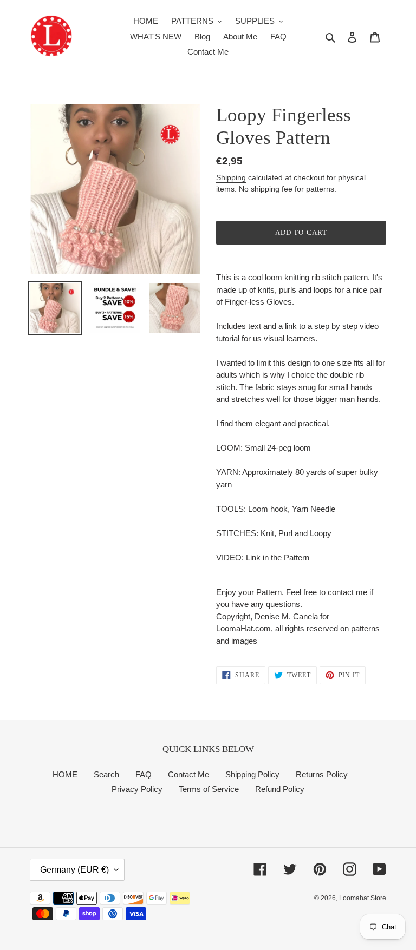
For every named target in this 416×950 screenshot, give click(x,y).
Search (106, 774)
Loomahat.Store (362, 898)
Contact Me (188, 774)
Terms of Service (209, 789)
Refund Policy (279, 789)
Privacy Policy (137, 789)
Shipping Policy (252, 774)
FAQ (143, 774)
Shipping (231, 177)
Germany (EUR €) (74, 869)
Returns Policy (322, 774)
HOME (65, 774)
